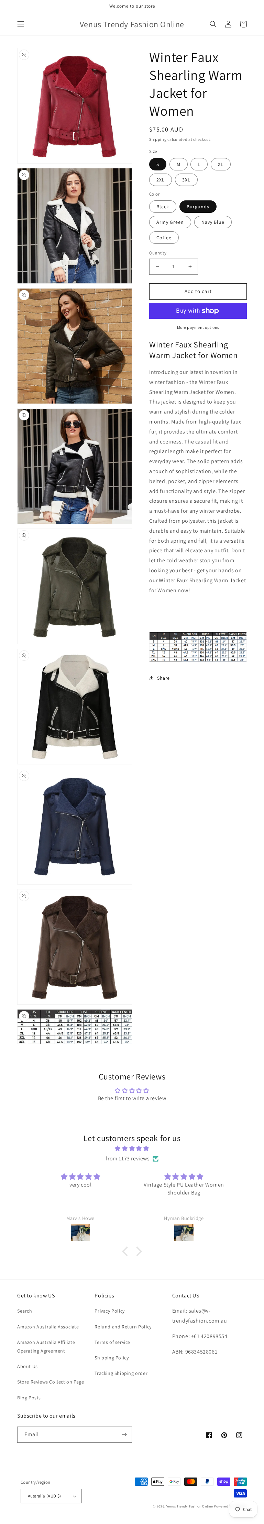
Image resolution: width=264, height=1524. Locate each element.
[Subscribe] (124, 1435)
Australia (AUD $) (44, 1496)
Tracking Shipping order (121, 1373)
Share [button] (163, 678)
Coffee (164, 237)
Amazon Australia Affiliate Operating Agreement (46, 1346)
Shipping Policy (112, 1358)
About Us (27, 1366)
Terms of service (112, 1342)
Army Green (170, 222)
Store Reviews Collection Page (50, 1382)
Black (162, 206)
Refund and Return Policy (123, 1327)
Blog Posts (29, 1398)
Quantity (157, 253)
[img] (132, 1149)
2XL (160, 180)
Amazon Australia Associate (48, 1327)
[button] (20, 24)
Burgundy (198, 206)
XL (220, 164)
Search (24, 1311)
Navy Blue (212, 222)
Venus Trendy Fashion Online (189, 1506)
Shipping (158, 139)
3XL (186, 180)
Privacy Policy (109, 1311)
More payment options (198, 327)
